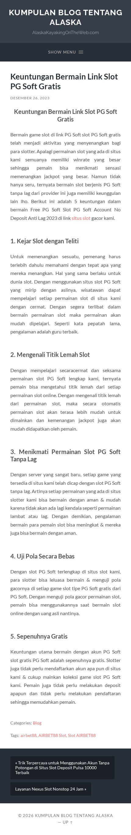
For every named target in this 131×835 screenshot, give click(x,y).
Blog (37, 722)
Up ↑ (68, 822)
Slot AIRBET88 (82, 735)
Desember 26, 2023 (30, 98)
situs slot (81, 218)
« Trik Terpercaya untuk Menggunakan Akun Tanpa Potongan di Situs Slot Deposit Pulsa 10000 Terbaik (62, 767)
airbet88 (28, 735)
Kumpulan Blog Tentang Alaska (65, 17)
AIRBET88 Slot (52, 735)
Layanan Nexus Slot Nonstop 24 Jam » (50, 789)
